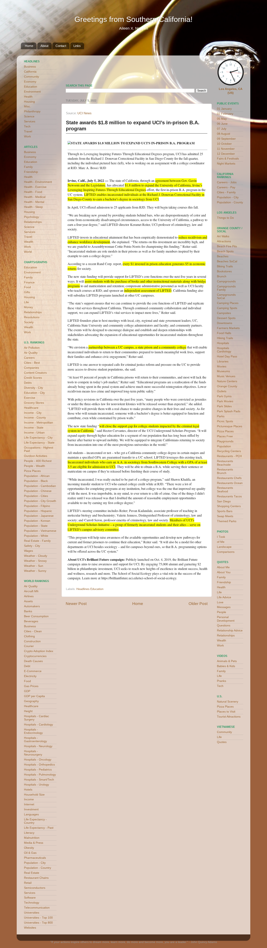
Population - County (230, 202)
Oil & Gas (30, 852)
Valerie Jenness (127, 515)
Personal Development (225, 619)
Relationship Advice (230, 630)
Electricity (30, 676)
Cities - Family (226, 192)
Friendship (31, 172)
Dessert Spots (226, 318)
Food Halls (224, 333)
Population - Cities (36, 496)
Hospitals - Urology (36, 784)
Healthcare (31, 407)
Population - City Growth (40, 501)
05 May (222, 118)
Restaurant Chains (36, 877)
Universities (31, 912)
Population (224, 446)
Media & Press (33, 842)
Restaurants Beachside (225, 463)
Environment (32, 91)
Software (30, 897)
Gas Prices (31, 686)
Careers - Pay (226, 187)
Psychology (31, 217)
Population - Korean (37, 520)
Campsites (224, 313)
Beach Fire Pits (227, 246)
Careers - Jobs (227, 182)
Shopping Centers (229, 506)
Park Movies (225, 401)
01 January (224, 108)
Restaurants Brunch (225, 471)
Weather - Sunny (35, 570)
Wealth (28, 241)
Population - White (36, 535)
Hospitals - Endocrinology (33, 731)
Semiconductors (34, 887)
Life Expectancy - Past (38, 827)
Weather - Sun (33, 565)
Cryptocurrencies (35, 656)
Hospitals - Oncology (37, 759)
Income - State (33, 427)
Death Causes (33, 661)
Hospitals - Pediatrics (38, 769)
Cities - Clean (33, 631)
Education (30, 86)
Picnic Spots (225, 421)
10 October (224, 143)
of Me (220, 541)
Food (27, 287)
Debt (27, 666)
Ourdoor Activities (35, 456)
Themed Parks (226, 521)
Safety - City (32, 545)
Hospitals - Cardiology (38, 724)
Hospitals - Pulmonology (40, 774)
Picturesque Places (229, 426)
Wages (28, 550)
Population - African (37, 476)
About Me (223, 567)
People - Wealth (34, 466)
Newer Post (76, 603)
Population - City (35, 862)
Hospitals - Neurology (38, 746)
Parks (220, 416)
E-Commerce (33, 671)
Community (31, 76)
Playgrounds (225, 441)
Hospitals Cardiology (224, 350)
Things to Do (225, 217)
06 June (222, 123)
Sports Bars (224, 511)
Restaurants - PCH (229, 456)
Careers (29, 357)
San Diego (224, 501)
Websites (30, 927)
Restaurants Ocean (230, 483)
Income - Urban (34, 432)
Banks (28, 611)
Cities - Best (32, 362)
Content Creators (35, 372)
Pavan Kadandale (140, 510)
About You (223, 572)
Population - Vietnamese (40, 530)
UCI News (84, 113)
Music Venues (226, 376)
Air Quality (31, 352)
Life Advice (224, 597)
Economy (30, 81)
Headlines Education (89, 589)
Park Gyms (224, 396)
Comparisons (225, 551)
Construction (32, 641)
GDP (27, 691)
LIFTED (90, 194)
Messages (223, 607)
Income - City (33, 412)
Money (28, 307)
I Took (221, 536)
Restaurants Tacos (229, 496)
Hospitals (223, 343)
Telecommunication (37, 907)
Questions (223, 625)
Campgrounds (226, 281)
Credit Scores (33, 377)
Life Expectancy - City (38, 437)
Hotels (28, 789)
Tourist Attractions (229, 716)
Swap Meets (225, 516)
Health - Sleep (33, 207)
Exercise (29, 397)
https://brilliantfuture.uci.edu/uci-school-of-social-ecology (138, 578)
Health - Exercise (35, 187)
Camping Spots (227, 308)
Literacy (29, 832)
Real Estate (31, 872)
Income (29, 799)
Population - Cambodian (40, 486)
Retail (27, 882)
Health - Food (33, 192)
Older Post (198, 603)
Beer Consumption (36, 616)
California (30, 71)
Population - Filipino (37, 506)
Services (29, 121)
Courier (29, 646)
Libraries (222, 361)
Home (29, 46)
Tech (27, 126)
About (44, 46)
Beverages (31, 621)
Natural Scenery (227, 701)
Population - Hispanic (38, 511)
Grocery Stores (34, 402)
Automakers (32, 606)
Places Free (225, 436)
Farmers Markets (228, 328)
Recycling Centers (229, 451)
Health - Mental (34, 202)
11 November (226, 148)
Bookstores (224, 271)
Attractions (224, 241)
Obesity (29, 847)
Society (29, 322)
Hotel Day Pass (227, 356)
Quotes (222, 742)
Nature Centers (227, 381)
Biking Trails (225, 266)
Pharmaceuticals (35, 857)
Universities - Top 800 (38, 922)
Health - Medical (34, 197)
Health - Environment (38, 182)
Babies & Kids (226, 666)
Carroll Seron (93, 520)
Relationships (33, 222)
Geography (31, 701)
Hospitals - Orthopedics (39, 764)
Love (220, 602)
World (28, 251)
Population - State (36, 525)
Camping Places (227, 303)
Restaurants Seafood (225, 489)
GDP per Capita (34, 696)
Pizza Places (32, 471)
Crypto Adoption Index (38, 651)
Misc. (27, 106)
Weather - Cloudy (35, 555)
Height (28, 711)
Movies (221, 366)
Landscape (224, 546)
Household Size (34, 794)
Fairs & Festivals (228, 158)
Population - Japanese (39, 515)
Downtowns (224, 323)
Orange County (227, 386)
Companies (31, 367)
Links (77, 46)
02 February (225, 113)
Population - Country (37, 867)
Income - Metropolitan (38, 422)
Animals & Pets (227, 661)
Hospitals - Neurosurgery (33, 753)
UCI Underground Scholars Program (171, 430)
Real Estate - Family (37, 540)
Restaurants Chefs (229, 478)
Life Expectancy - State (39, 442)
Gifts (27, 292)
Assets (28, 601)
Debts (28, 382)
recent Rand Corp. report (104, 264)
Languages (31, 814)
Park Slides (224, 406)
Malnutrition (31, 837)
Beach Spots (225, 251)
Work (27, 136)
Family (28, 166)
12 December (226, 153)
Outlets (221, 391)
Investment (31, 809)
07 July (221, 128)
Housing (29, 101)
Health (28, 96)
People (221, 612)
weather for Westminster (202, 68)
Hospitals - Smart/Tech (39, 779)
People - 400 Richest (38, 461)
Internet (29, 804)
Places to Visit (226, 711)
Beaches (222, 256)
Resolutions (31, 317)
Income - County (35, 417)
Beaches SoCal (227, 261)
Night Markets (226, 163)
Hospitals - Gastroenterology (35, 739)
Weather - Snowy (35, 560)
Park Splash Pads (228, 411)
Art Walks (223, 236)
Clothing (29, 636)
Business (30, 66)
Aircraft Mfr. (31, 591)
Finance (29, 282)
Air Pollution (32, 347)
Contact (60, 46)
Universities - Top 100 (38, 917)
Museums (223, 371)
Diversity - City (33, 387)
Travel (28, 131)
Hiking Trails (225, 338)
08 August (223, 133)
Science (29, 116)
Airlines (29, 596)
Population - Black (36, 481)
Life (26, 302)
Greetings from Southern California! (133, 19)
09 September (226, 138)
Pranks (221, 681)
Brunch (221, 276)
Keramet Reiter (140, 224)
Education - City (34, 392)
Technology (31, 902)
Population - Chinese (38, 491)
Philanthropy (32, 111)
